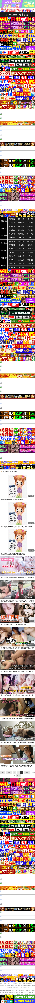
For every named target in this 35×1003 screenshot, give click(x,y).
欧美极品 (21, 223)
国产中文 (12, 263)
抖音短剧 (12, 249)
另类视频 (30, 230)
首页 (2, 772)
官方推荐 (4, 243)
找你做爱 (30, 234)
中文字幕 (21, 226)
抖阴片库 (4, 258)
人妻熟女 (12, 230)
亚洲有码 (12, 223)
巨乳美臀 (30, 226)
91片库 (12, 252)
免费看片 (4, 265)
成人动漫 (30, 223)
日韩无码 (30, 267)
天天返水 (30, 245)
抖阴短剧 (21, 267)
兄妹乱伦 (21, 263)
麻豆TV (21, 249)
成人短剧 (30, 263)
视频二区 (4, 228)
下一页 (27, 772)
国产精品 (12, 219)
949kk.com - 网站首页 (17, 14)
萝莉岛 (30, 252)
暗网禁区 (12, 260)
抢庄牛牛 (21, 241)
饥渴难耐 (21, 234)
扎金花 (21, 245)
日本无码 (30, 219)
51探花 (30, 249)
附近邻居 (12, 234)
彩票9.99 (12, 245)
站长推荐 (4, 236)
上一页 (9, 772)
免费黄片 (30, 256)
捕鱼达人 (12, 241)
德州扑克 (30, 241)
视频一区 (4, 221)
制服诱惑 (30, 260)
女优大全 (21, 252)
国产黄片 (12, 256)
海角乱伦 (21, 260)
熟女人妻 (21, 256)
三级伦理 (12, 226)
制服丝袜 (21, 230)
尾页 (18, 775)
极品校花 (12, 267)
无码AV (3, 250)
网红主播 (21, 219)
